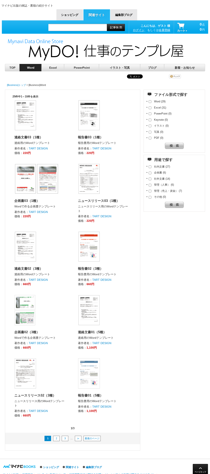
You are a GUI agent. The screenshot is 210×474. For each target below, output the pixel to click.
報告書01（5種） (90, 395)
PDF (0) (157, 137)
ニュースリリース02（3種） (35, 395)
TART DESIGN (38, 148)
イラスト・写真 (120, 67)
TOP (12, 67)
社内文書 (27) (160, 166)
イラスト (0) (160, 125)
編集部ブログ (94, 467)
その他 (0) (158, 196)
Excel (53, 67)
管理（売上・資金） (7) (166, 190)
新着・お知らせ (185, 67)
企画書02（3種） (27, 332)
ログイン (138, 30)
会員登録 (164, 30)
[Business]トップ (16, 85)
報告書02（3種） (90, 268)
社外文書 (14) (160, 178)
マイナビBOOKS (26, 12)
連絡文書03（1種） (28, 137)
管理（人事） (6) (162, 184)
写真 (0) (157, 131)
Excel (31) (158, 107)
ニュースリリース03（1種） (99, 200)
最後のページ (92, 438)
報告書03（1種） (90, 137)
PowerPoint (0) (161, 113)
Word (30, 67)
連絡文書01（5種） (92, 332)
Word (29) (158, 101)
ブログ (152, 67)
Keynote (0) (159, 119)
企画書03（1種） (27, 200)
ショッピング (51, 467)
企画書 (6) (158, 172)
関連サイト (72, 467)
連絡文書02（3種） (28, 268)
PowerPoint (82, 67)
